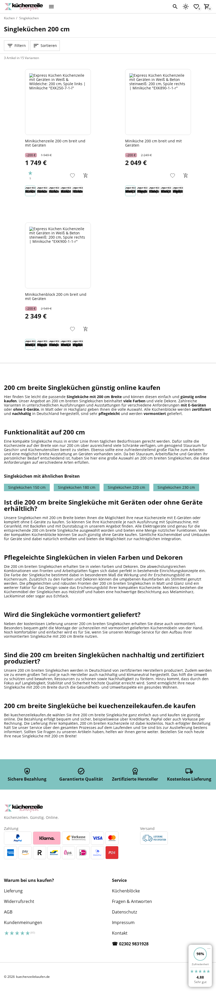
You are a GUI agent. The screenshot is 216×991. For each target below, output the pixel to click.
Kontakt (119, 933)
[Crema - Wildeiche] (42, 191)
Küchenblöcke (126, 891)
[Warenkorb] (85, 175)
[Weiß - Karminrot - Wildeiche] (66, 191)
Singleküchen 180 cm (76, 487)
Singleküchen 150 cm (27, 487)
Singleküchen (29, 18)
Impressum (123, 922)
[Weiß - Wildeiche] (30, 191)
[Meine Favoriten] (196, 6)
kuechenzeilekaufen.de (33, 976)
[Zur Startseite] (25, 6)
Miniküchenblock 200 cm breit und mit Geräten (55, 296)
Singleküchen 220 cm (126, 487)
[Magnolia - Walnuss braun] (142, 191)
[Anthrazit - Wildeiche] (54, 191)
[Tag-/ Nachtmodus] (185, 6)
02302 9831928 (134, 944)
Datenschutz (124, 912)
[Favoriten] (72, 175)
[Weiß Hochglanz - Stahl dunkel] (178, 191)
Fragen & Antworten (132, 901)
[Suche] (175, 6)
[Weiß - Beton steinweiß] (130, 191)
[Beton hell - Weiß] (78, 191)
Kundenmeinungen (23, 922)
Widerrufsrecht (19, 901)
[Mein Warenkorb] (207, 6)
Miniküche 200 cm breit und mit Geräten (153, 142)
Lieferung (13, 891)
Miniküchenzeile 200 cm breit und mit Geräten (55, 142)
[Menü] (51, 6)
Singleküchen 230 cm (176, 487)
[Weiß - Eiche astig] (166, 191)
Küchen (9, 18)
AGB (8, 912)
